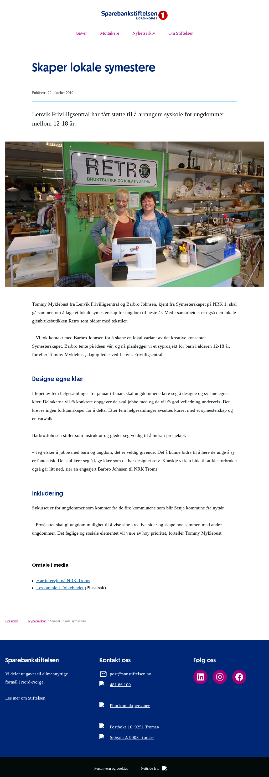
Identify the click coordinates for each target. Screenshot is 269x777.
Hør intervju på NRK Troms (63, 580)
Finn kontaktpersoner (130, 705)
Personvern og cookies (111, 768)
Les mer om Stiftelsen (25, 698)
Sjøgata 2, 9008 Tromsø (132, 737)
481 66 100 (120, 684)
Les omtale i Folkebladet (60, 587)
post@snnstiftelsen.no (130, 673)
